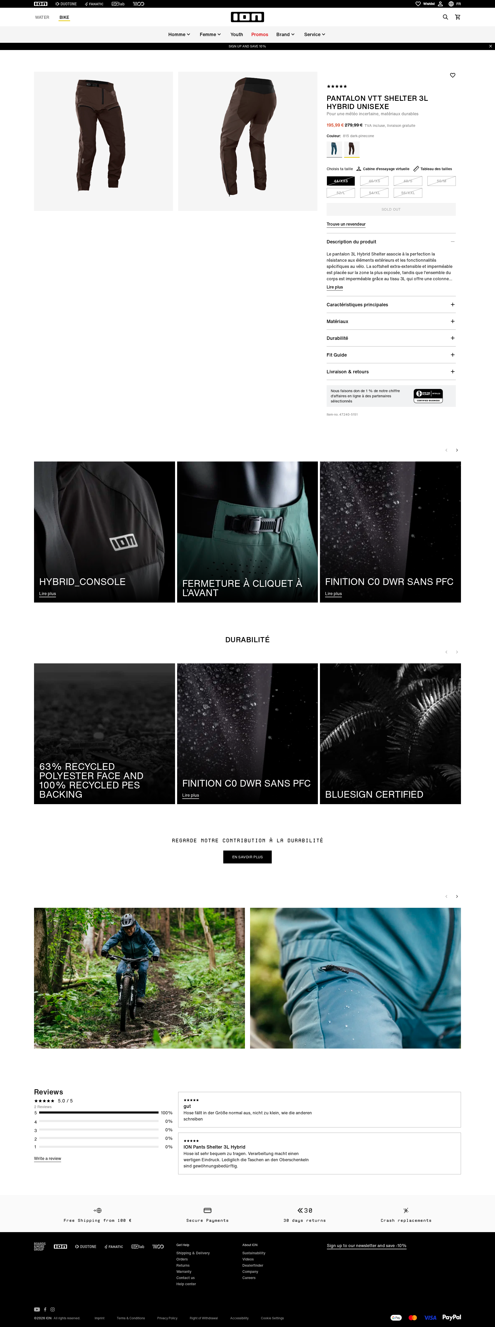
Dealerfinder (252, 1265)
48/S (407, 181)
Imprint (99, 1318)
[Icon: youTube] (37, 1309)
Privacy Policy (167, 1318)
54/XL (374, 192)
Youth (236, 34)
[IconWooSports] (138, 4)
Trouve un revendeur (346, 224)
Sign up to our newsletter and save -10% (367, 1245)
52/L (340, 192)
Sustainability (254, 1253)
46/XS (374, 181)
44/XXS (341, 181)
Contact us (185, 1277)
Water (42, 17)
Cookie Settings (272, 1318)
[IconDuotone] (66, 4)
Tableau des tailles (436, 168)
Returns (182, 1265)
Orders (182, 1259)
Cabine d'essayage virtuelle (386, 168)
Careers (248, 1277)
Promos (259, 34)
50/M (441, 181)
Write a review (47, 1158)
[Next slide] (457, 450)
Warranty (184, 1271)
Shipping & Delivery (193, 1253)
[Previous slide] (446, 450)
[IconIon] (40, 4)
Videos (248, 1259)
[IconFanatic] (94, 4)
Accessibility (239, 1318)
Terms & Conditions (131, 1318)
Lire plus (335, 287)
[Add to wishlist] (453, 75)
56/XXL (408, 192)
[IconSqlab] (118, 4)
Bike (64, 17)
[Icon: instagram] (53, 1309)
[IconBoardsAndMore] (40, 1246)
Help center (186, 1284)
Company (250, 1271)
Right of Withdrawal (204, 1318)
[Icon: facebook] (45, 1309)
